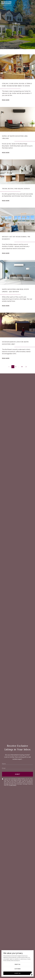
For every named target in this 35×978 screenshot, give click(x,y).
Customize (17, 968)
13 (22, 367)
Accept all (17, 973)
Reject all (17, 964)
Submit (17, 774)
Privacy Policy (12, 785)
